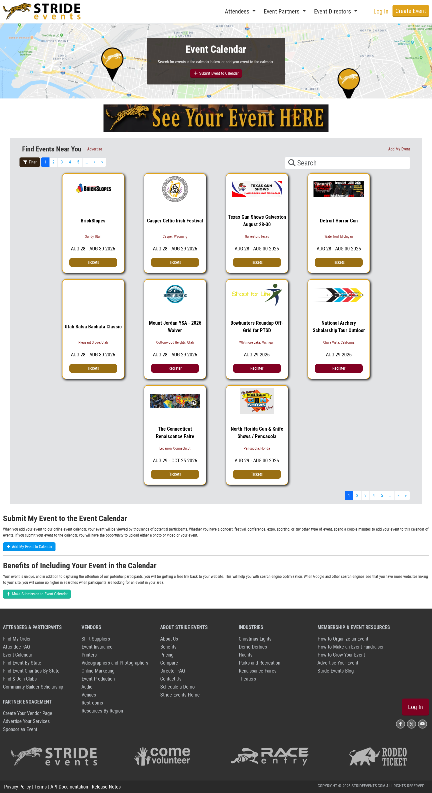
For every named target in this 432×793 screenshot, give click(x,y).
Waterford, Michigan (338, 236)
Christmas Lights (255, 639)
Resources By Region (102, 711)
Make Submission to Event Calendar (39, 594)
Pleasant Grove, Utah (93, 342)
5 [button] (78, 162)
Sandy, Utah (93, 236)
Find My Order (17, 639)
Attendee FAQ (16, 647)
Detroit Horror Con (339, 221)
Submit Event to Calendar (218, 73)
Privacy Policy (17, 787)
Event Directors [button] (333, 11)
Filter (32, 162)
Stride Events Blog (336, 671)
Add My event (399, 149)
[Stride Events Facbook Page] (400, 724)
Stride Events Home (180, 695)
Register (175, 368)
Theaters (247, 679)
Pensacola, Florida (257, 448)
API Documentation (69, 787)
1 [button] (45, 162)
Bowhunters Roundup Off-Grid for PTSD (256, 326)
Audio (87, 687)
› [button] (94, 162)
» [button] (102, 162)
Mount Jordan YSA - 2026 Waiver (175, 326)
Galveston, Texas (257, 236)
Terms (40, 787)
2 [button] (53, 162)
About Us (169, 639)
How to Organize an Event (343, 639)
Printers (89, 655)
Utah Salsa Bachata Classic (93, 327)
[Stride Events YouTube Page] (422, 724)
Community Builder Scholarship (33, 687)
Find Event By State (22, 663)
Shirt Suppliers (96, 639)
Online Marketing (98, 671)
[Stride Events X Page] (412, 724)
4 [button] (70, 162)
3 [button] (62, 162)
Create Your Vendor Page (27, 713)
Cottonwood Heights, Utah (175, 342)
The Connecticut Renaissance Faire (175, 432)
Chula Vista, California (338, 342)
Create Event (411, 10)
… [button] (87, 162)
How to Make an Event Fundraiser (351, 647)
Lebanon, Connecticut (175, 448)
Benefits (168, 647)
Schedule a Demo (177, 687)
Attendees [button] (238, 11)
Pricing (167, 655)
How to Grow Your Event (341, 655)
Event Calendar (17, 655)
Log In (415, 707)
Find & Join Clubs (20, 679)
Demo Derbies (253, 647)
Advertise (94, 149)
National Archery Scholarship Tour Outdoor (339, 326)
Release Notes (106, 787)
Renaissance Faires (257, 671)
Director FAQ (172, 671)
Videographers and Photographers (115, 663)
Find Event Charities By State (31, 671)
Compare (169, 663)
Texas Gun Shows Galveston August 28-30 (257, 220)
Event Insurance (97, 647)
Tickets (93, 262)
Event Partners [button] (282, 11)
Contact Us (171, 679)
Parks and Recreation (259, 663)
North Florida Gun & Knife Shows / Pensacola (257, 432)
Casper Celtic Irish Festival (175, 221)
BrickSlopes (93, 221)
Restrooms (92, 703)
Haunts (245, 655)
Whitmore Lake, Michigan (256, 342)
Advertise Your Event (338, 663)
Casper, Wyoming (175, 236)
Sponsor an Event (20, 729)
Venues (89, 695)
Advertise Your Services (26, 721)
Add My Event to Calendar (31, 546)
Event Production (98, 679)
